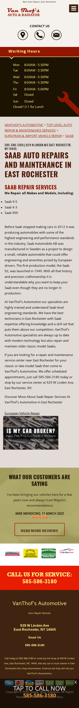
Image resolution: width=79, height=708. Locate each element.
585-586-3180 (14, 144)
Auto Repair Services (39, 613)
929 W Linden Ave (37, 144)
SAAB (69, 136)
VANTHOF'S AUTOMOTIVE (24, 125)
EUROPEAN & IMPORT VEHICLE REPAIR (33, 136)
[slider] (39, 517)
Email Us (34, 637)
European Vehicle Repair (22, 413)
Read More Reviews (39, 531)
